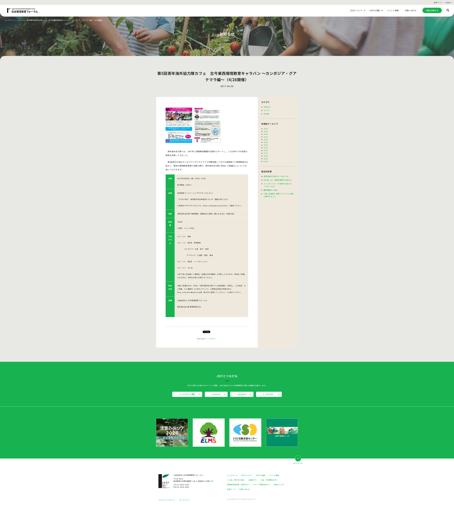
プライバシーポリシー (167, 500)
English (448, 2)
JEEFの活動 (260, 475)
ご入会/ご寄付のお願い (236, 480)
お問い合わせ (244, 489)
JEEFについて (246, 475)
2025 (266, 131)
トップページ (10, 20)
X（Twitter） (269, 394)
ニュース (20, 20)
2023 (266, 137)
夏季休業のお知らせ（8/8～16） (277, 176)
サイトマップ (184, 500)
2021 (266, 142)
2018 (266, 150)
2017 (266, 153)
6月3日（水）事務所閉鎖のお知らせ (278, 180)
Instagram (241, 394)
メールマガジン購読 (187, 394)
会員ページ (438, 2)
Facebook (216, 394)
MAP (212, 481)
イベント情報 (273, 475)
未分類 (266, 113)
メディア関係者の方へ (261, 484)
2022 (266, 139)
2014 (266, 161)
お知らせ (267, 107)
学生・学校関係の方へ (269, 480)
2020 (266, 145)
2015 (266, 158)
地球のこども (279, 484)
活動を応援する (432, 10)
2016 (266, 156)
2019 (266, 147)
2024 (266, 134)
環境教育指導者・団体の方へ (238, 484)
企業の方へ (253, 480)
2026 (266, 128)
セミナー (213, 338)
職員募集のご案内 (271, 190)
